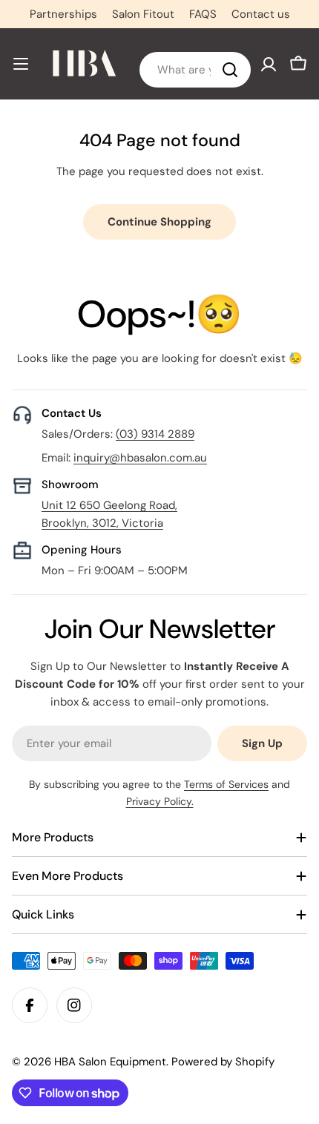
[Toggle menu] (21, 64)
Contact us (260, 14)
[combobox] (195, 70)
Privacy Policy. (160, 801)
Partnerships (63, 14)
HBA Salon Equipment (110, 1061)
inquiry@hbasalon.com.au (140, 457)
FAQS (203, 14)
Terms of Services (226, 784)
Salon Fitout (143, 14)
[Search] (230, 70)
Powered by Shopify (222, 1061)
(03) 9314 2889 (155, 434)
